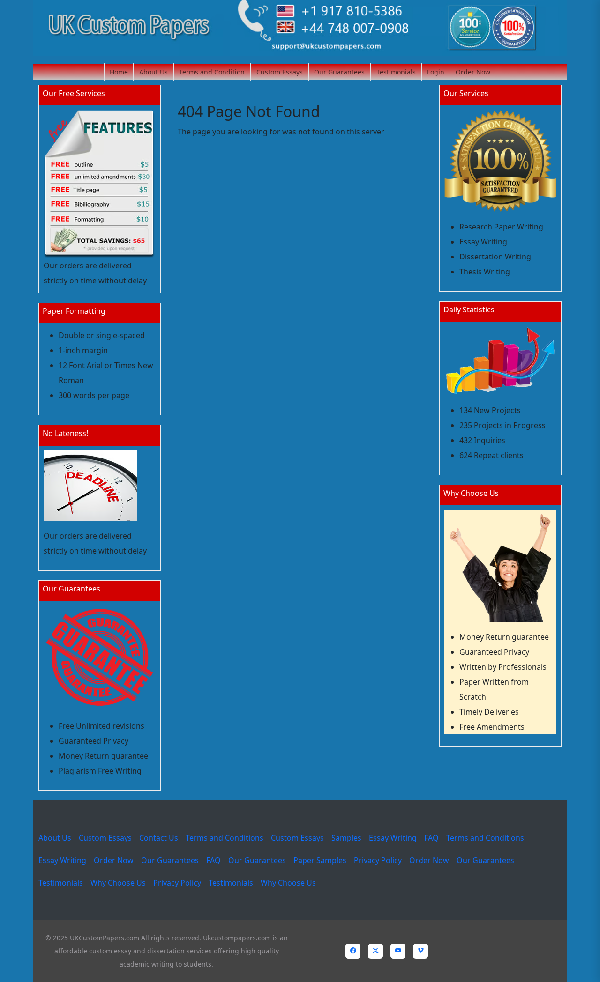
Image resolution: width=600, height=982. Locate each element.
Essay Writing (393, 838)
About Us (153, 71)
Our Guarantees (339, 71)
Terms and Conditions (224, 838)
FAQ (431, 838)
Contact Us (158, 838)
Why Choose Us (118, 883)
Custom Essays (279, 71)
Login (435, 71)
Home (119, 71)
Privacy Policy (378, 860)
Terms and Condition (212, 71)
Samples (346, 838)
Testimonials (396, 71)
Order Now (473, 71)
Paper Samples (319, 860)
